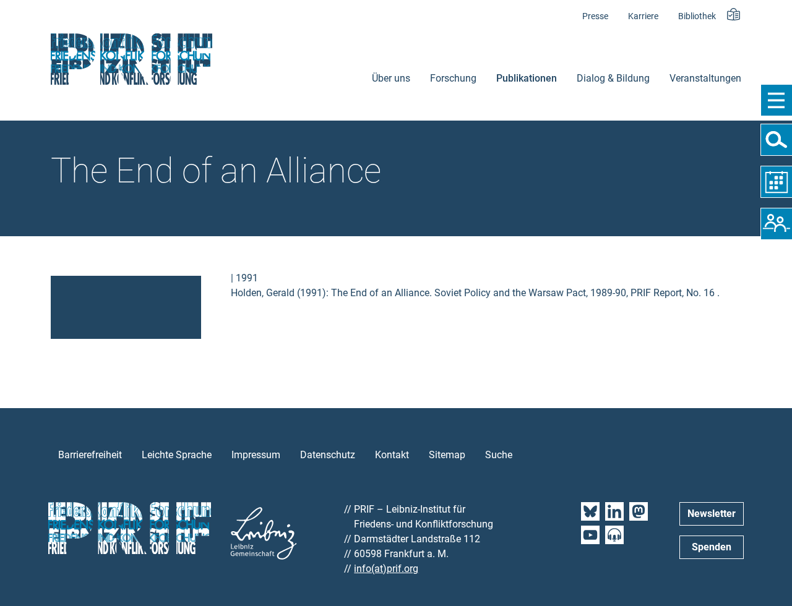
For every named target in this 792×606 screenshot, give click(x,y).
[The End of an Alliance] (126, 306)
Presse (595, 16)
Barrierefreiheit (90, 455)
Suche (498, 455)
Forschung (453, 78)
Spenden (711, 547)
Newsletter (711, 513)
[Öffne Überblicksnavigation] (776, 100)
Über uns (391, 78)
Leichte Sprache (177, 455)
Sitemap (447, 455)
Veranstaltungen (705, 78)
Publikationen (526, 78)
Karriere (643, 16)
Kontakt (392, 455)
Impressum (255, 455)
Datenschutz (327, 455)
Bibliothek (697, 16)
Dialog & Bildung (613, 78)
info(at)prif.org (386, 568)
